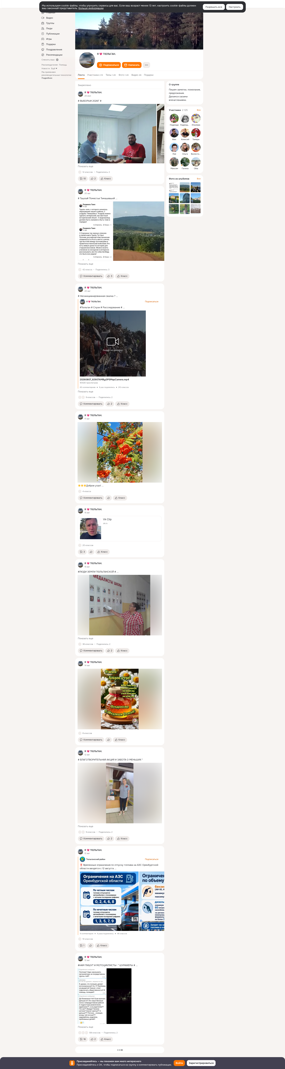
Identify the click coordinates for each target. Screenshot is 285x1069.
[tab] (81, 75)
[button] (109, 65)
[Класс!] (80, 172)
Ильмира (196, 125)
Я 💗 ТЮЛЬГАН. (93, 301)
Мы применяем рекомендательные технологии (56, 75)
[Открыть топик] (119, 101)
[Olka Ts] (196, 161)
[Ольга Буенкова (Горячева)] (185, 147)
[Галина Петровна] (185, 161)
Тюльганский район (95, 859)
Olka (196, 168)
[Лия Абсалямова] (174, 147)
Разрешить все (214, 6)
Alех (174, 139)
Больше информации (91, 8)
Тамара (195, 139)
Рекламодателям (50, 65)
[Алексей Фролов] (185, 132)
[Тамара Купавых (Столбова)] (196, 132)
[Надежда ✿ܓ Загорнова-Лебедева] (185, 118)
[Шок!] (83, 397)
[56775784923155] (80, 94)
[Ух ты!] (83, 1033)
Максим (174, 168)
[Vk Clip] (119, 528)
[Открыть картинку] (117, 133)
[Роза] (83, 832)
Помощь (63, 65)
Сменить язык (48, 59)
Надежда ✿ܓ (186, 125)
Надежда (174, 125)
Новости (46, 68)
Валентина (196, 154)
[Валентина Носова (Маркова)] (196, 147)
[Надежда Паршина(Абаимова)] (174, 118)
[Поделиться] (108, 498)
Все (199, 110)
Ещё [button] (53, 68)
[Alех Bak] (174, 132)
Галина (185, 168)
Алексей (185, 139)
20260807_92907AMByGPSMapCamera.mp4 (104, 379)
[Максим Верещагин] (174, 161)
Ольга (185, 154)
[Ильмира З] (196, 118)
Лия (174, 154)
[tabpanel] (119, 563)
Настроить (234, 6)
